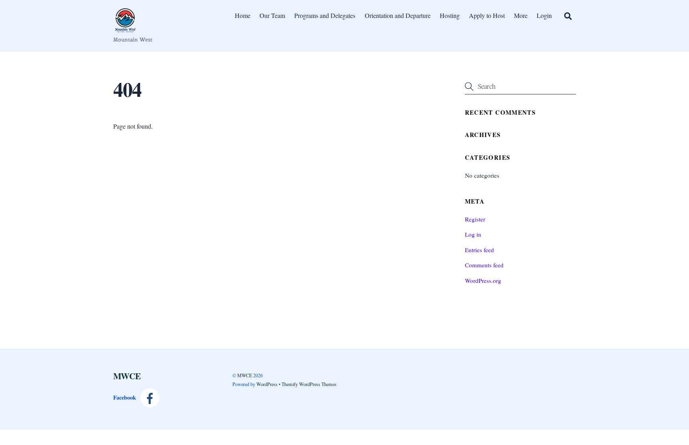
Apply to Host (487, 15)
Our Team (272, 15)
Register (475, 219)
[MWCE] (125, 28)
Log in (473, 234)
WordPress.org (483, 280)
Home (242, 15)
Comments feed (484, 265)
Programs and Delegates (324, 15)
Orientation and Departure (398, 15)
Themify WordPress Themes (309, 384)
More (521, 15)
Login (544, 15)
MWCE (244, 375)
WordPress (267, 384)
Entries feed (479, 250)
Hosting (450, 15)
